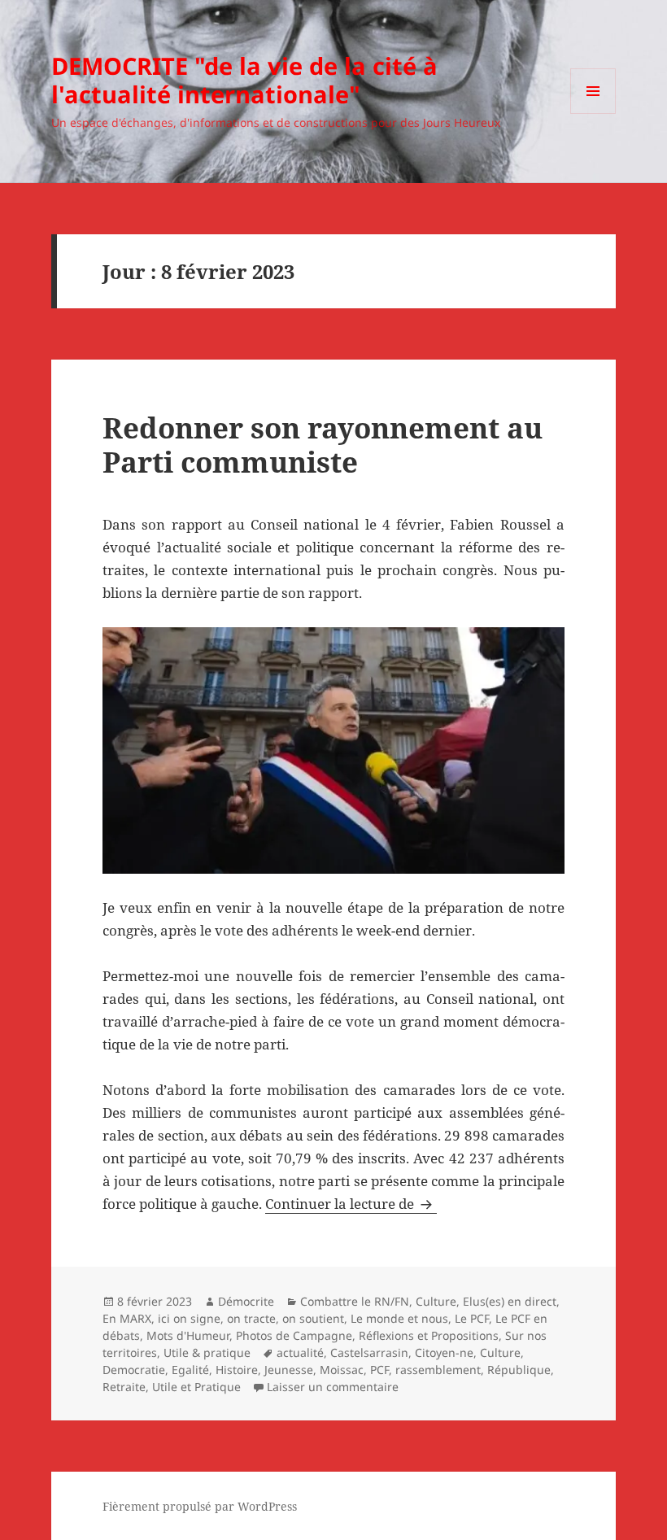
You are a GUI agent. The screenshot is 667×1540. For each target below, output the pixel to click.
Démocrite (246, 1301)
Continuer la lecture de (351, 1203)
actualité (300, 1352)
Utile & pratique (207, 1352)
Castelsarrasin (369, 1352)
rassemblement (438, 1369)
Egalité (190, 1369)
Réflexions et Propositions (429, 1335)
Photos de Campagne (294, 1335)
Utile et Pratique (196, 1386)
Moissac (342, 1369)
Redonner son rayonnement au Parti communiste (322, 444)
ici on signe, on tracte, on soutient (251, 1318)
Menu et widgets (593, 113)
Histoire (237, 1369)
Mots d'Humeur (187, 1335)
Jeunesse (288, 1369)
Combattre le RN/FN (354, 1301)
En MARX (126, 1318)
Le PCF (472, 1318)
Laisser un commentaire (333, 1386)
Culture (436, 1301)
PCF (379, 1369)
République (519, 1369)
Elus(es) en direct (509, 1301)
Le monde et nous (399, 1318)
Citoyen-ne (444, 1352)
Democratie (133, 1369)
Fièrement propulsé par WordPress (199, 1506)
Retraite (124, 1386)
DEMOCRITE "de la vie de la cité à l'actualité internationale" (244, 80)
